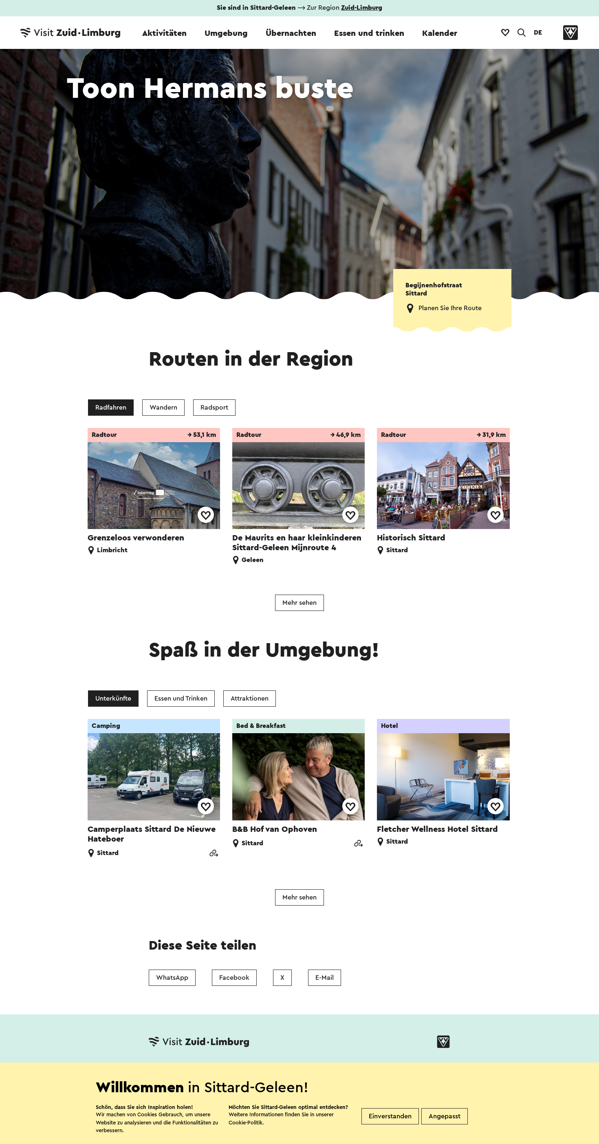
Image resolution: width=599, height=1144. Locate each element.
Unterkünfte (113, 698)
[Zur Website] (213, 854)
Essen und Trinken (180, 698)
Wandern (163, 407)
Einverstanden (390, 1116)
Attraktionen (250, 698)
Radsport (214, 407)
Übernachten (291, 33)
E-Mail (324, 977)
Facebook (234, 977)
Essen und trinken (369, 33)
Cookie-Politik (245, 1122)
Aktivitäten (164, 33)
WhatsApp (172, 977)
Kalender (439, 33)
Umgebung (226, 33)
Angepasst (444, 1116)
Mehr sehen (299, 603)
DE (538, 32)
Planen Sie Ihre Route (450, 308)
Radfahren (110, 407)
